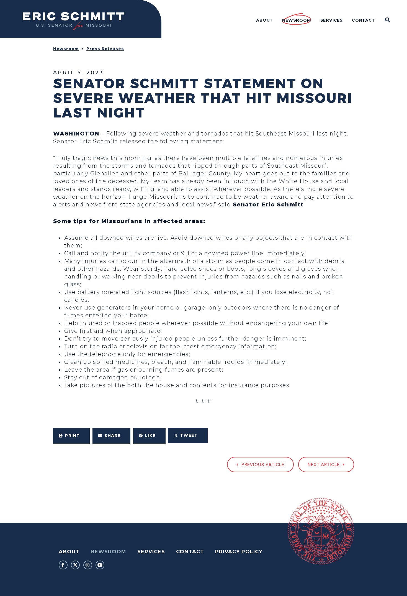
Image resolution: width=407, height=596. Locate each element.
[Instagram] (87, 565)
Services (151, 552)
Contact (190, 552)
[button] (71, 436)
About (69, 552)
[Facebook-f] (63, 565)
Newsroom (66, 48)
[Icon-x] (75, 565)
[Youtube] (100, 565)
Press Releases (105, 48)
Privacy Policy (238, 552)
